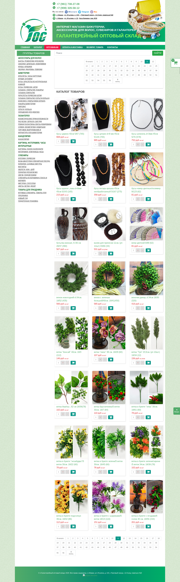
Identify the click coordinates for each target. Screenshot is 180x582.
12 (153, 62)
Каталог (38, 47)
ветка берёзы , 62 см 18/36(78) (71, 407)
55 (104, 80)
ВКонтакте (72, 12)
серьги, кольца (25, 109)
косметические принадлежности (33, 119)
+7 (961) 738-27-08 (68, 4)
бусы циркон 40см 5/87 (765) (70, 134)
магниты (22, 167)
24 (150, 66)
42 (104, 75)
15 (98, 66)
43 (110, 75)
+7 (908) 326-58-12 (68, 7)
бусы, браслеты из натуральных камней (32, 82)
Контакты (112, 47)
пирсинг (22, 106)
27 (92, 71)
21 (133, 66)
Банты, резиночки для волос (31, 61)
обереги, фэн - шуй (26, 169)
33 (127, 71)
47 (133, 75)
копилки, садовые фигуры (30, 164)
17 (110, 66)
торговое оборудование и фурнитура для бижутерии (30, 131)
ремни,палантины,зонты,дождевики (34, 124)
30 (110, 71)
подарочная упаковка (28, 201)
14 (92, 66)
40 (92, 75)
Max (95, 12)
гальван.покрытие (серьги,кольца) (34, 98)
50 (150, 75)
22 (139, 66)
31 (116, 71)
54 (98, 80)
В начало (89, 62)
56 (110, 80)
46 (127, 75)
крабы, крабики (25, 67)
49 (145, 75)
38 (156, 71)
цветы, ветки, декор (27, 186)
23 (145, 66)
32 (121, 71)
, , (84, 15)
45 (121, 75)
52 (87, 80)
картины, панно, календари (30, 149)
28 (98, 71)
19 (121, 66)
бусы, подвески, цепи (28, 87)
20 (127, 66)
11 (147, 62)
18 (116, 66)
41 (98, 75)
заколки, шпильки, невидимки (32, 64)
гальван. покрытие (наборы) (31, 90)
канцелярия (23, 139)
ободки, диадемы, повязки (30, 69)
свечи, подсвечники (27, 175)
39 (87, 75)
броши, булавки (25, 79)
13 (87, 66)
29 (104, 71)
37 (150, 71)
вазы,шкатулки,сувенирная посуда (34, 161)
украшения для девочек (29, 112)
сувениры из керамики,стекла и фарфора (32, 179)
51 (156, 75)
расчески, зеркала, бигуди (30, 121)
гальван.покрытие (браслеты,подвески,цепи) (30, 94)
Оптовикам (52, 47)
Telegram (85, 12)
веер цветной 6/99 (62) (143, 243)
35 (139, 71)
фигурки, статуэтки (27, 183)
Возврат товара (95, 47)
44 (116, 75)
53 (92, 80)
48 (139, 75)
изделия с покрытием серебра (31, 101)
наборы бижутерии (26, 104)
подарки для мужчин (28, 172)
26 (87, 71)
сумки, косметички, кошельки (31, 127)
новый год (23, 198)
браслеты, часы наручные (30, 76)
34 (133, 71)
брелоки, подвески (26, 158)
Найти (157, 53)
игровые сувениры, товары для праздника (32, 194)
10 (141, 62)
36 (145, 71)
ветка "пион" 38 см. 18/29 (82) (108, 352)
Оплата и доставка (72, 47)
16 (104, 66)
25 (156, 66)
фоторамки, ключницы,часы (31, 152)
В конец (117, 80)
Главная (25, 47)
